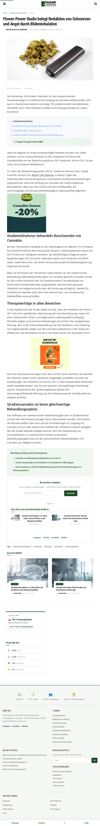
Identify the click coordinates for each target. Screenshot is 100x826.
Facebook (55, 537)
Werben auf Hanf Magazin (62, 772)
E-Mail (86, 823)
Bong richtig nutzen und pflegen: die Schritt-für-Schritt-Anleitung (25, 755)
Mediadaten (57, 775)
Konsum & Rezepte (60, 734)
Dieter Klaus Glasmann (16, 30)
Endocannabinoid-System (22, 547)
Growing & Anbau (60, 723)
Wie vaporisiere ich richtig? (12, 759)
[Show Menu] (4, 4)
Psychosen (48, 547)
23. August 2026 (35, 524)
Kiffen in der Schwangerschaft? (14, 769)
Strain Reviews (58, 727)
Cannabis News (59, 715)
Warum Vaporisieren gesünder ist (15, 762)
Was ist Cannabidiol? (10, 766)
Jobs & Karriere (58, 782)
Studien (31, 13)
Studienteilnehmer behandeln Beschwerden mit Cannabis (37, 126)
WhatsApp (15, 823)
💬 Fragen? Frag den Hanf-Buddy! (28, 142)
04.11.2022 (34, 30)
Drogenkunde (7, 805)
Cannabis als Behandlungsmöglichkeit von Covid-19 (38, 458)
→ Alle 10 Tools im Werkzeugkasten (20, 627)
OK (94, 760)
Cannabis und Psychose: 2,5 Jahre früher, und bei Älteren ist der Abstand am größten (34, 518)
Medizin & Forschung (61, 719)
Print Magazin (55, 809)
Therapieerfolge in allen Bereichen (27, 131)
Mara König (18, 593)
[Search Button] (95, 4)
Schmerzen (59, 547)
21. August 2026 (76, 524)
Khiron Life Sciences (43, 175)
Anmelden (71, 493)
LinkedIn (64, 537)
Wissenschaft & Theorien (18, 13)
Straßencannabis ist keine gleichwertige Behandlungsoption (38, 135)
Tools (5, 813)
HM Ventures (57, 779)
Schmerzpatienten (72, 547)
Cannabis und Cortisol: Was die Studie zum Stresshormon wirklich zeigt (75, 518)
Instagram (37, 537)
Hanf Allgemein (55, 801)
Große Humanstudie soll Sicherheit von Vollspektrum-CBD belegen (44, 462)
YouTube (46, 537)
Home (5, 13)
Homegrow (37, 547)
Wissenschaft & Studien (62, 742)
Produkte (53, 805)
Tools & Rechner (59, 786)
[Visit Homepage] (48, 3)
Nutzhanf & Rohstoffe (61, 731)
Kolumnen (6, 801)
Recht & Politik (58, 738)
